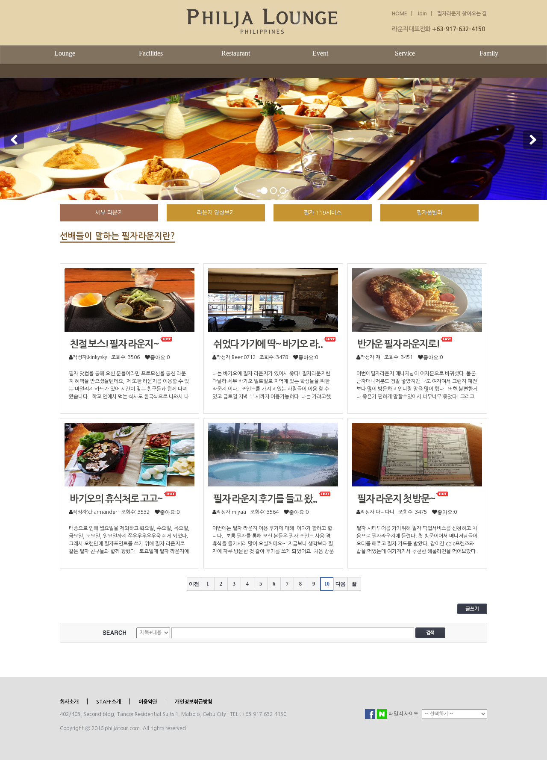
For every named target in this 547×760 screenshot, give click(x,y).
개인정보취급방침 (193, 701)
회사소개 (69, 701)
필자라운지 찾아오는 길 (462, 13)
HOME (399, 13)
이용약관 (147, 701)
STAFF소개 (108, 701)
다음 (340, 584)
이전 (194, 584)
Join (421, 13)
